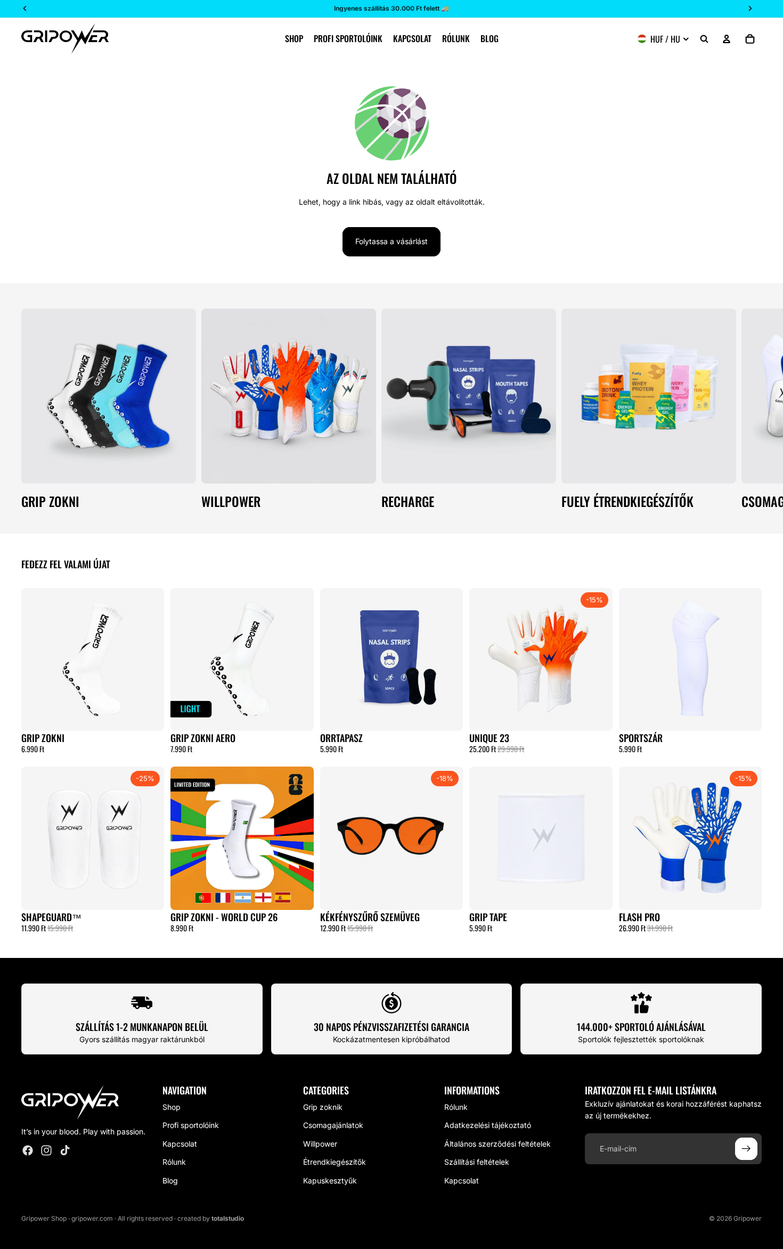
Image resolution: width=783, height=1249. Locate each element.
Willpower (320, 1143)
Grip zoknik (322, 1106)
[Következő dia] (750, 408)
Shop (171, 1106)
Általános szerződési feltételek (497, 1143)
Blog (170, 1179)
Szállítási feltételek (476, 1161)
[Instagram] (46, 1150)
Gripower (747, 1218)
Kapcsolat (179, 1143)
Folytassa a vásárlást (391, 241)
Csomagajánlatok (333, 1125)
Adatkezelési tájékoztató (487, 1125)
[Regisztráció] (746, 1149)
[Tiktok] (65, 1150)
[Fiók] (726, 39)
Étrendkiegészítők (334, 1161)
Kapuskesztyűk (330, 1179)
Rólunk (174, 1161)
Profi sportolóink (190, 1125)
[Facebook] (27, 1150)
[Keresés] (704, 39)
